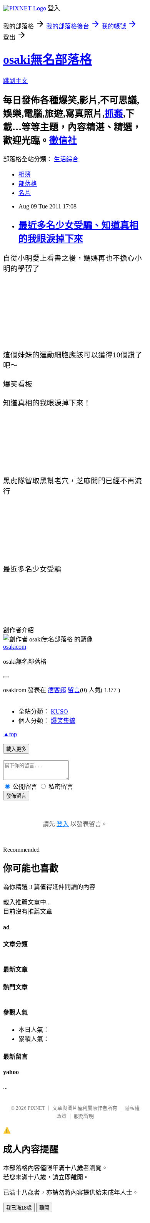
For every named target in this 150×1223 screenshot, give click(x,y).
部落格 (27, 183)
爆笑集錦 (63, 720)
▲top (10, 734)
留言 (74, 690)
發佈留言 (16, 796)
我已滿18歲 (19, 1208)
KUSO (59, 711)
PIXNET (36, 1108)
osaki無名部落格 (47, 59)
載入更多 (16, 749)
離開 (44, 1208)
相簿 (24, 174)
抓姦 (114, 114)
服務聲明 (84, 1116)
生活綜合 (66, 159)
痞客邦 (57, 690)
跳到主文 (15, 81)
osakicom (14, 646)
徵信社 (63, 140)
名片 (24, 193)
